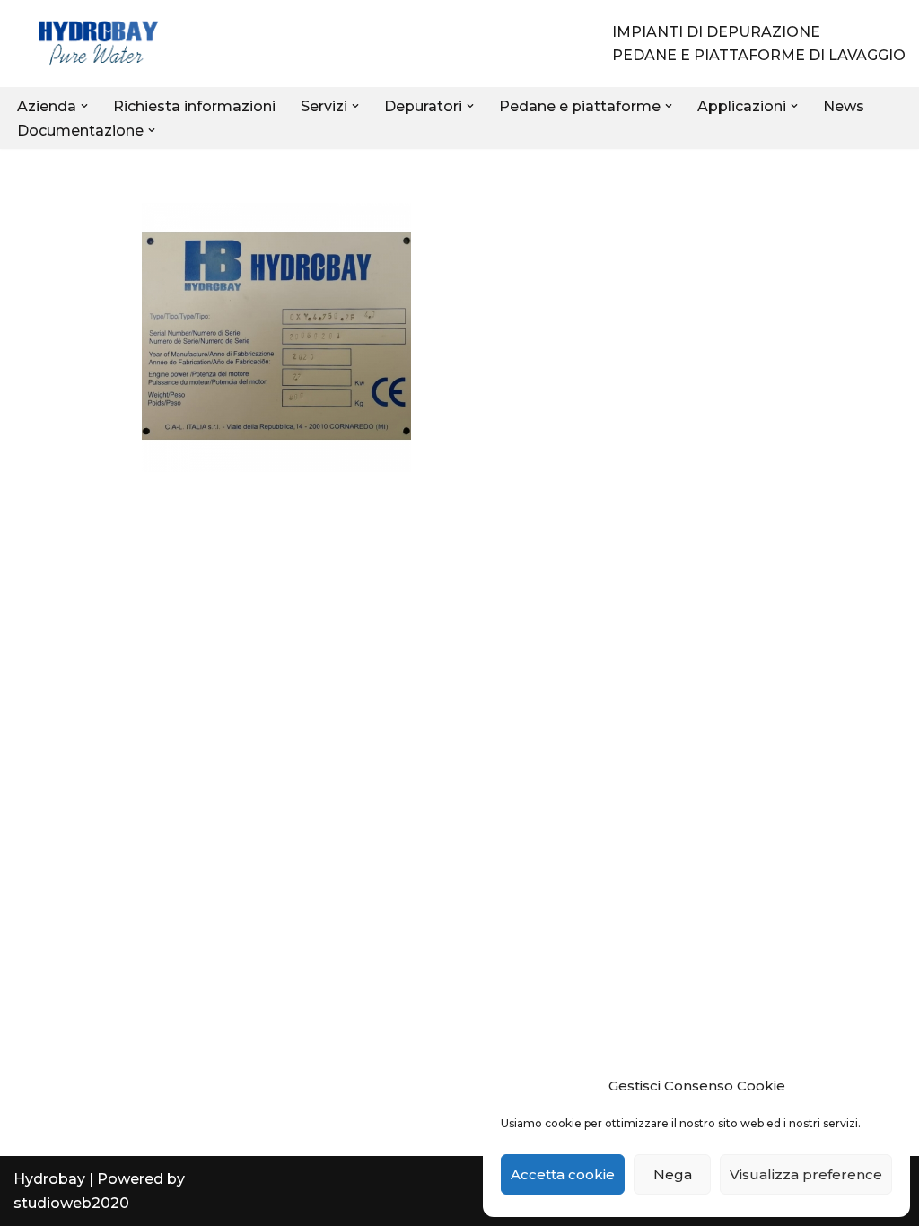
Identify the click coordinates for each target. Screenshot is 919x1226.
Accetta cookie (563, 1174)
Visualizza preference (806, 1174)
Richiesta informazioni (194, 106)
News (843, 106)
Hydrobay (49, 1178)
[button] (84, 105)
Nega (672, 1174)
